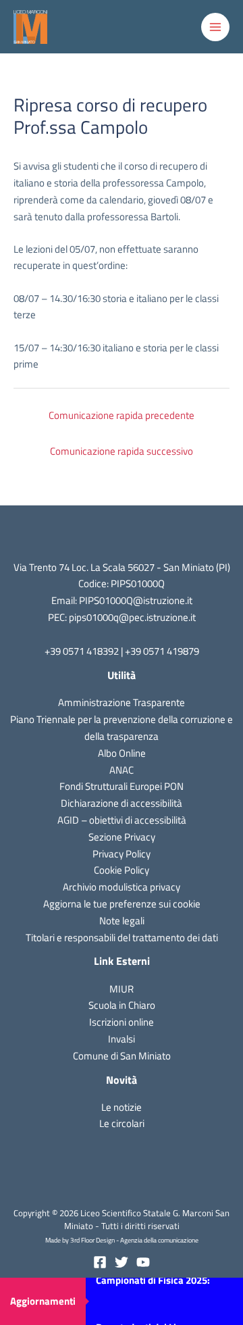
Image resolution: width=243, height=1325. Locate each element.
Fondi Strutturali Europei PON (121, 786)
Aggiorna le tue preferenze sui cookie (121, 903)
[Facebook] (100, 1262)
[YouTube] (143, 1262)
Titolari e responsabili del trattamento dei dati (122, 937)
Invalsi (121, 1039)
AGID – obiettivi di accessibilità (121, 820)
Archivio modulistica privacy (121, 887)
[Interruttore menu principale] (215, 27)
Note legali (121, 920)
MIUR (121, 989)
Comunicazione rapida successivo (121, 451)
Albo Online (122, 753)
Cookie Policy (121, 870)
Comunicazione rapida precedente (121, 415)
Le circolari (121, 1123)
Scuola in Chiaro (121, 1005)
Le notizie (121, 1107)
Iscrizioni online (121, 1022)
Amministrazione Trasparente (121, 702)
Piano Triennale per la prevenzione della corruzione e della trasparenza (121, 727)
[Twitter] (121, 1262)
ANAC (121, 770)
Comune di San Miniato (122, 1056)
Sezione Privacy (121, 837)
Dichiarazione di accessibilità (121, 803)
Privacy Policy (121, 853)
